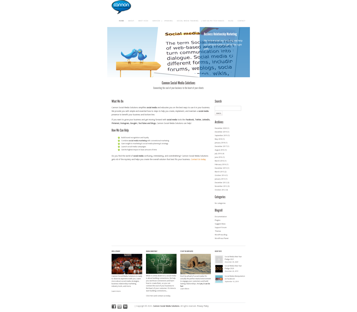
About (131, 21)
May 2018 (218, 139)
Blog (230, 21)
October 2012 (220, 190)
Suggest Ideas (220, 224)
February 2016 (220, 164)
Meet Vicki (143, 21)
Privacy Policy (203, 306)
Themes (218, 231)
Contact (241, 21)
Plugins (217, 220)
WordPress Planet (221, 238)
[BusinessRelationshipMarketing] (220, 34)
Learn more (116, 291)
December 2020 (221, 128)
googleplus (131, 306)
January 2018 (220, 143)
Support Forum (221, 227)
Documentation (221, 217)
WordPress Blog (221, 235)
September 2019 (221, 135)
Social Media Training (188, 21)
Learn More (184, 289)
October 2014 (220, 175)
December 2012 (221, 183)
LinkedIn (125, 306)
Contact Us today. (198, 159)
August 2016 (219, 150)
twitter (119, 306)
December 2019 (221, 132)
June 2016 (218, 157)
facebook (114, 306)
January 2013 (220, 179)
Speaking (168, 21)
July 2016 (218, 154)
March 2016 (219, 161)
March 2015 (219, 172)
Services (156, 21)
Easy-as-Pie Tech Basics (213, 21)
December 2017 (221, 146)
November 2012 (221, 186)
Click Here (150, 296)
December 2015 (221, 168)
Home (121, 21)
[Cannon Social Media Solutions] (121, 13)
